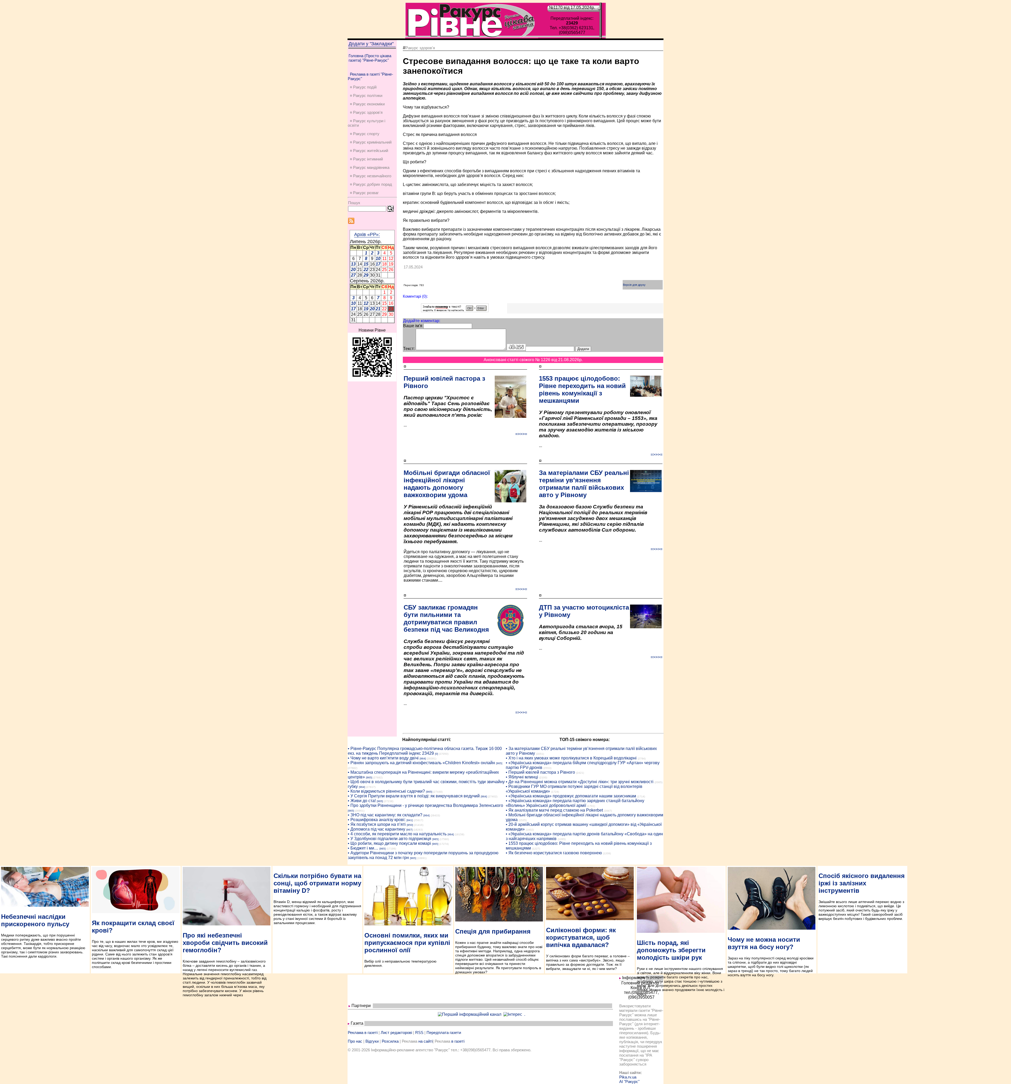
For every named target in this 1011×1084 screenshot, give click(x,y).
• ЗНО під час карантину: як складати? (385, 815)
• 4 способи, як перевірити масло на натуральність (397, 834)
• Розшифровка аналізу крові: (376, 819)
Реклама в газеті (363, 1032)
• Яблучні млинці (522, 777)
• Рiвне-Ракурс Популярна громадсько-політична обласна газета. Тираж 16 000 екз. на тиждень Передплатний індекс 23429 (425, 751)
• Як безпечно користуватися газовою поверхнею (554, 853)
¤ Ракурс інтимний (366, 159)
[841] (410, 820)
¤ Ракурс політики (366, 95)
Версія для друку (634, 284)
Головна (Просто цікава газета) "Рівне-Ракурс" (370, 57)
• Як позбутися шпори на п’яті (377, 824)
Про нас (355, 1041)
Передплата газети (444, 1032)
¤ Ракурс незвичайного (370, 176)
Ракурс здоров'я (420, 48)
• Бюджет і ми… (363, 848)
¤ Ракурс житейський (369, 150)
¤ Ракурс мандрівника (369, 167)
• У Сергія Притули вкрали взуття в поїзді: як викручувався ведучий (414, 796)
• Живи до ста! (362, 800)
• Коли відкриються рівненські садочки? (386, 791)
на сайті (425, 1041)
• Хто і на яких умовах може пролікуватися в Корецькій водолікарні (571, 758)
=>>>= (521, 434)
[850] (410, 824)
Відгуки (372, 1041)
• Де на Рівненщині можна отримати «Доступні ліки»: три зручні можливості (579, 781)
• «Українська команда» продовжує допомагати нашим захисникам (571, 796)
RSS (419, 1032)
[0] (436, 753)
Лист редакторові (396, 1032)
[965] (499, 763)
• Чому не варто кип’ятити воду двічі (383, 758)
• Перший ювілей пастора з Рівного (540, 772)
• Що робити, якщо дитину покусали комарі (389, 843)
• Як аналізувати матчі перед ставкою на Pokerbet (554, 810)
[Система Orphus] (455, 310)
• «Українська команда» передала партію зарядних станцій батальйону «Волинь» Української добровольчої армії (575, 803)
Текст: (409, 348)
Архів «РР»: (367, 234)
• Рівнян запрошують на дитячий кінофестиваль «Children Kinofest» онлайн (421, 763)
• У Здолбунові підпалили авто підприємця (389, 838)
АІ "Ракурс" (629, 1081)
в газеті (457, 1041)
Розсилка (390, 1041)
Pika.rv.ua (627, 1077)
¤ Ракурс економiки (367, 104)
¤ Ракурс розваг (364, 192)
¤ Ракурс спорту (364, 133)
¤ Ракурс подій (363, 87)
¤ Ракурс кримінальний (370, 142)
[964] (423, 758)
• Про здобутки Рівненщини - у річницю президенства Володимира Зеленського (425, 805)
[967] (409, 829)
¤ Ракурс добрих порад (371, 184)
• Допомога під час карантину (376, 829)
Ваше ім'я (412, 325)
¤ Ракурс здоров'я (366, 112)
